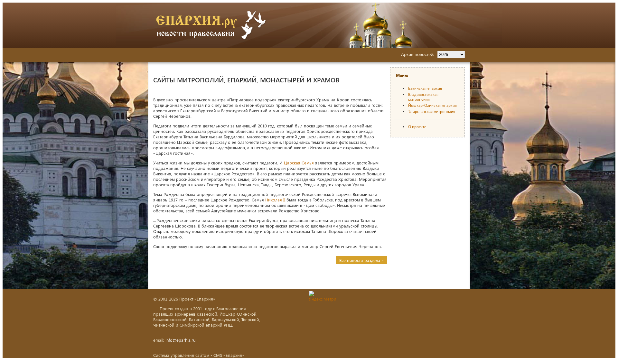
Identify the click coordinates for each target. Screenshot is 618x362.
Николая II (275, 199)
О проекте (417, 126)
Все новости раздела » (361, 260)
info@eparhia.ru (180, 340)
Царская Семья (299, 162)
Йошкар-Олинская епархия (432, 105)
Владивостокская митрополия (423, 97)
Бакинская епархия (425, 88)
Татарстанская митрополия (431, 111)
